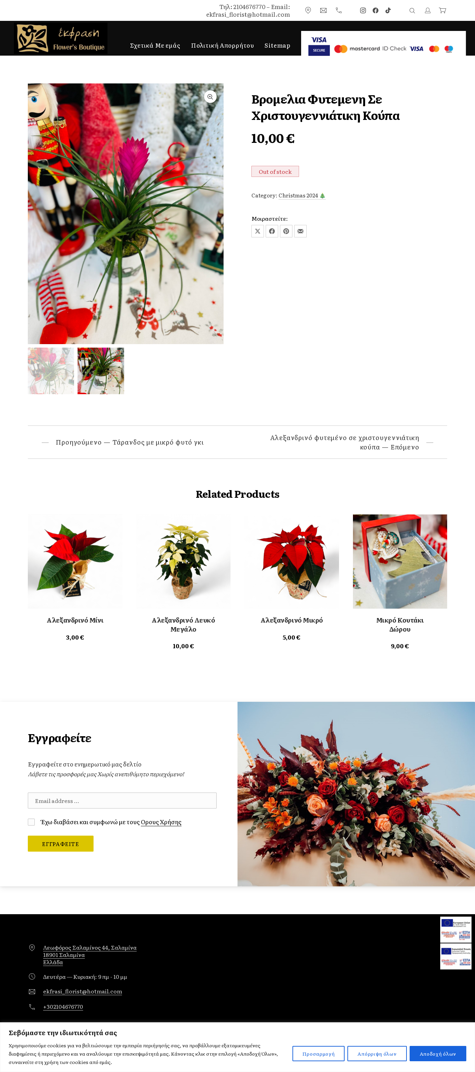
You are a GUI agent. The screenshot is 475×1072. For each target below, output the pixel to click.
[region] (237, 1047)
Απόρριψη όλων (376, 1053)
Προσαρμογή (319, 1053)
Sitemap (278, 45)
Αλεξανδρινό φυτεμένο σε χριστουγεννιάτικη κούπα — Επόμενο (344, 442)
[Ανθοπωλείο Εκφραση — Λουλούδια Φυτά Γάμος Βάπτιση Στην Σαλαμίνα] (60, 38)
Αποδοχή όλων (438, 1053)
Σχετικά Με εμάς (155, 45)
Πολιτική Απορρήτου (222, 45)
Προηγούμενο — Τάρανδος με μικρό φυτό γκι (130, 442)
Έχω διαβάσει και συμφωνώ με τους (111, 821)
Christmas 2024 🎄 (302, 195)
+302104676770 (63, 1006)
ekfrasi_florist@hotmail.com (82, 991)
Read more (75, 637)
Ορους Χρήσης (161, 821)
